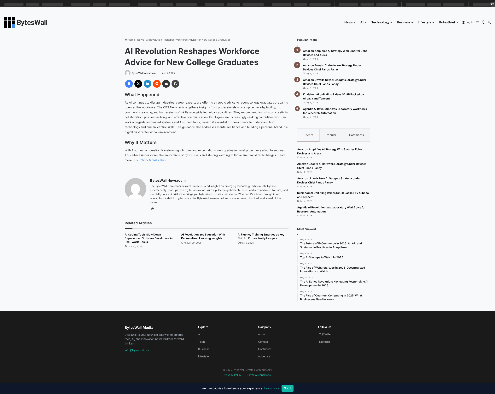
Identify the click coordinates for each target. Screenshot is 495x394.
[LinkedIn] (147, 84)
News (348, 22)
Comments (356, 135)
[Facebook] (129, 84)
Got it (287, 388)
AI (362, 22)
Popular (331, 135)
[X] (138, 84)
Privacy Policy (232, 374)
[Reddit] (157, 84)
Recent (308, 135)
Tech (201, 341)
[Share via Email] (166, 84)
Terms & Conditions (259, 374)
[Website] (152, 208)
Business (403, 22)
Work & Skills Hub (153, 160)
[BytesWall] (25, 22)
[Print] (175, 84)
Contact (263, 341)
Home (131, 39)
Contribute (264, 349)
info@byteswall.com (137, 350)
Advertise (264, 356)
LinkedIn (324, 341)
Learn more (272, 388)
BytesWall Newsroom (144, 73)
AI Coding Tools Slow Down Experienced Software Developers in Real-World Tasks (149, 238)
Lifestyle (424, 22)
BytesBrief (447, 22)
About (262, 334)
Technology (380, 22)
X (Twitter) (326, 334)
